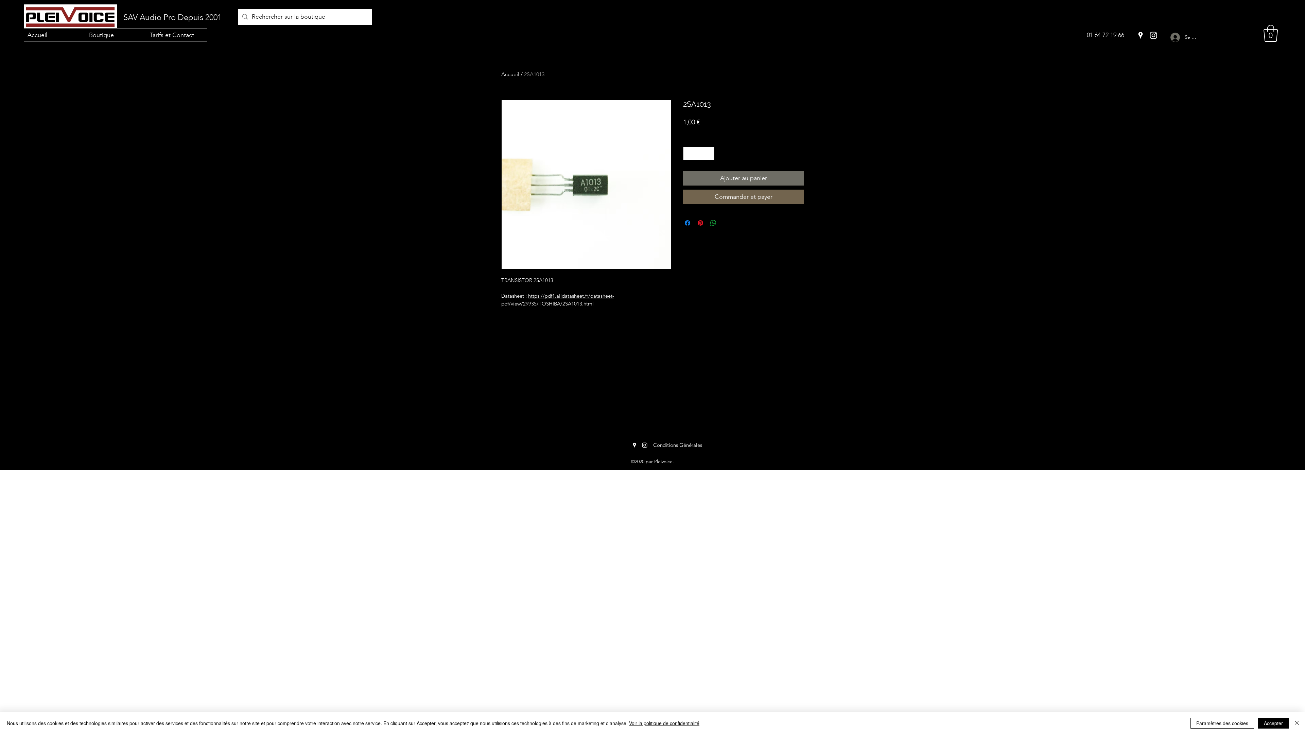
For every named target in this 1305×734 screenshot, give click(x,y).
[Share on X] (726, 223)
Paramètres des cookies (1222, 723)
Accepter (1273, 723)
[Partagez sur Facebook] (687, 223)
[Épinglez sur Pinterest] (700, 223)
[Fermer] (1297, 723)
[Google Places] (1140, 35)
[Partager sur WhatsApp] (713, 223)
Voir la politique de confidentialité (664, 723)
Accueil (510, 74)
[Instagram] (1153, 35)
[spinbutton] (698, 153)
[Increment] (709, 153)
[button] (1271, 33)
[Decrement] (688, 153)
